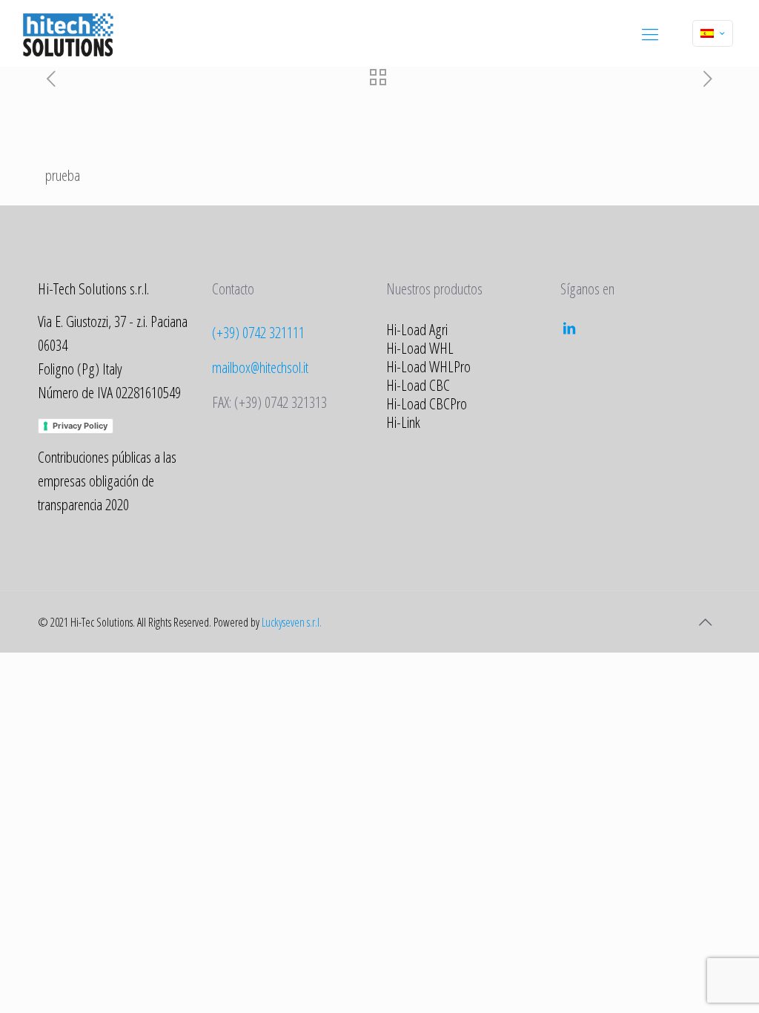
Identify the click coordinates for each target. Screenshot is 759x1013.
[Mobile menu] (650, 33)
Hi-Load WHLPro (428, 366)
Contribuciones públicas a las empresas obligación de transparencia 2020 (107, 480)
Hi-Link (403, 422)
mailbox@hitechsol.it (260, 367)
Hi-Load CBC (418, 384)
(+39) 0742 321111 (258, 332)
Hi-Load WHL (420, 347)
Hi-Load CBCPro (426, 403)
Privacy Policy (80, 425)
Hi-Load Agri (417, 329)
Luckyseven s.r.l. (292, 622)
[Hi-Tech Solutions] (67, 33)
